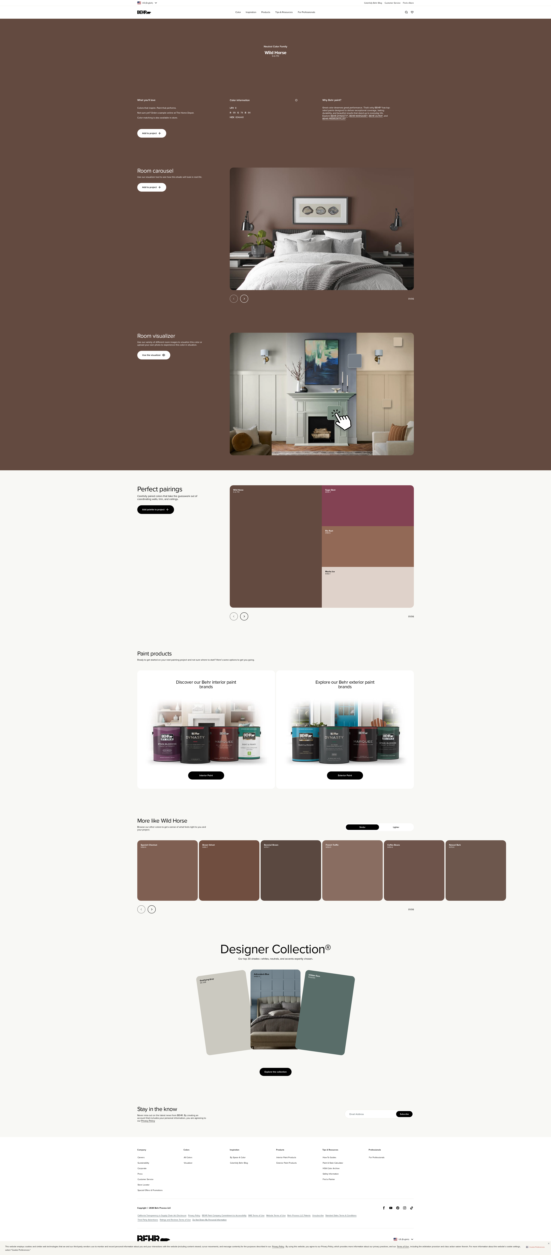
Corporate (142, 1168)
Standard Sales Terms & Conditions (341, 1215)
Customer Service (145, 1179)
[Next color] (152, 909)
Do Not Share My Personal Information (209, 1219)
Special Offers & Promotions (150, 1190)
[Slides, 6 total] (322, 229)
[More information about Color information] (296, 100)
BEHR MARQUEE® (358, 115)
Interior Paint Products (286, 1157)
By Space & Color (238, 1157)
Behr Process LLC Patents (299, 1215)
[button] (535, 1247)
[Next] (244, 299)
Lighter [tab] (396, 827)
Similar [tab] (362, 827)
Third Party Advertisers (148, 1219)
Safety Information (331, 1173)
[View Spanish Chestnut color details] (167, 870)
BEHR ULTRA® (376, 115)
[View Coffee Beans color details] (414, 870)
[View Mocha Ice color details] (368, 587)
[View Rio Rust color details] (368, 546)
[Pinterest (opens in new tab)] (397, 1208)
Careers (141, 1157)
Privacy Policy (148, 1120)
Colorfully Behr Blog (239, 1162)
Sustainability (143, 1162)
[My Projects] (412, 12)
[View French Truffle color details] (352, 870)
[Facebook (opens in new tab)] (384, 1208)
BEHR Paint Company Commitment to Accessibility (224, 1215)
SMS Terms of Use (256, 1215)
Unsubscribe (318, 1215)
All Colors (188, 1157)
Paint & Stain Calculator (333, 1162)
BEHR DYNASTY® (339, 115)
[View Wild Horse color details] (276, 546)
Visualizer (188, 1162)
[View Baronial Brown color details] (291, 870)
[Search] (406, 12)
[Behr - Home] (153, 1239)
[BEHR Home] (144, 12)
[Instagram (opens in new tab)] (404, 1208)
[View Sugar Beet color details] (368, 505)
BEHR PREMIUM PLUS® (334, 118)
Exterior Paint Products (286, 1162)
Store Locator (144, 1184)
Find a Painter (329, 1179)
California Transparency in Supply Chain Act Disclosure (162, 1215)
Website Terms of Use (276, 1215)
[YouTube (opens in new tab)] (391, 1208)
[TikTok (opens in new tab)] (411, 1208)
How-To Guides (329, 1157)
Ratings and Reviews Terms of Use (175, 1219)
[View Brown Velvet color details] (229, 870)
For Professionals (376, 1157)
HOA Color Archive (331, 1168)
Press (140, 1173)
